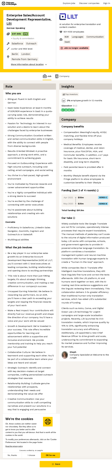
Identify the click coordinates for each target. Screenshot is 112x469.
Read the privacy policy (14, 446)
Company (64, 76)
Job (49, 76)
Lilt (9, 23)
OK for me (50, 455)
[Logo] (9, 3)
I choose (31, 455)
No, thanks (12, 455)
